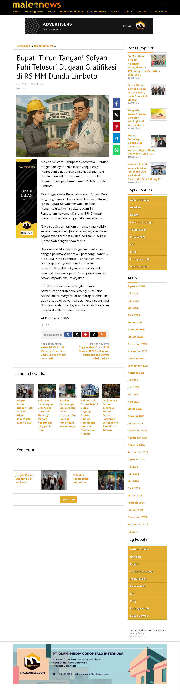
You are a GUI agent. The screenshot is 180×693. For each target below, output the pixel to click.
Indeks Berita (137, 633)
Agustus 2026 (136, 286)
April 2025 (134, 401)
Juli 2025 (133, 380)
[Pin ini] (116, 126)
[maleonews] (37, 4)
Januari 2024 (135, 510)
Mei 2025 (133, 394)
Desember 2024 (137, 430)
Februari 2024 (136, 502)
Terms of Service (137, 636)
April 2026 (134, 315)
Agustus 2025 (136, 372)
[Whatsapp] (116, 150)
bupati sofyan (139, 266)
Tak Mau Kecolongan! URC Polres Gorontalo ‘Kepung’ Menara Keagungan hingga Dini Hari (45, 415)
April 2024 (134, 488)
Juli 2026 (133, 293)
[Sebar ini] (116, 103)
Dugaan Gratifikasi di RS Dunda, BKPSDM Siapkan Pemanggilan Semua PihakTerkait (94, 351)
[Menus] (164, 4)
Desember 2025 (137, 344)
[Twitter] (77, 334)
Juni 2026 (133, 300)
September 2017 (138, 524)
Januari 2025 (135, 423)
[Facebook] (68, 334)
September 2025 (138, 365)
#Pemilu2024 (138, 229)
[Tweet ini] (116, 115)
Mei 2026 (133, 308)
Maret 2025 (135, 409)
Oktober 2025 (136, 358)
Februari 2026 (136, 329)
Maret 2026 (135, 322)
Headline (135, 207)
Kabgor (134, 214)
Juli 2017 (133, 531)
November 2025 (137, 351)
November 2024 (137, 437)
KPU (132, 244)
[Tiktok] (94, 334)
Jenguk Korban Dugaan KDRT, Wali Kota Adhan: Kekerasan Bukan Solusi (25, 411)
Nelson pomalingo (141, 222)
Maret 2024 (135, 495)
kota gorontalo (140, 259)
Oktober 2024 (136, 445)
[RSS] (102, 334)
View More (68, 499)
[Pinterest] (85, 334)
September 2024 (138, 452)
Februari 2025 (136, 416)
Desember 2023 (137, 517)
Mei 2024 (133, 481)
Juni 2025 (133, 387)
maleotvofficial (139, 200)
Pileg (133, 251)
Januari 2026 (135, 336)
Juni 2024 (133, 473)
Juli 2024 (133, 466)
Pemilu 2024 (137, 237)
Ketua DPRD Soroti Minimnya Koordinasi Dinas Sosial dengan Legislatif (54, 351)
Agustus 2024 (136, 459)
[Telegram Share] (116, 138)
